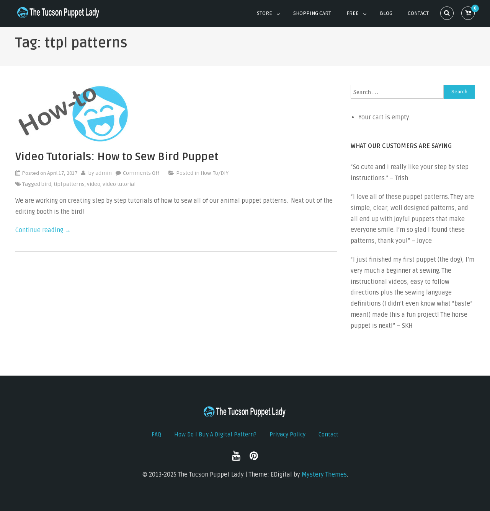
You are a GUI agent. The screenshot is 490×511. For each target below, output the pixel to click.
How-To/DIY (215, 173)
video (93, 184)
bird (46, 184)
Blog (386, 13)
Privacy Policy (287, 434)
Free (352, 13)
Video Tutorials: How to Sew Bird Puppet (116, 156)
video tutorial (119, 184)
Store (264, 13)
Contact (418, 13)
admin (103, 173)
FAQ (156, 434)
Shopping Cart (312, 13)
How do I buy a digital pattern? (215, 434)
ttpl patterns (69, 184)
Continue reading (43, 230)
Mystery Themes (324, 474)
